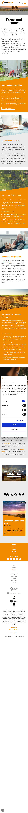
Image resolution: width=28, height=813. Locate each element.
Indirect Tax (7, 443)
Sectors (6, 13)
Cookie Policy (14, 634)
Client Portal (14, 576)
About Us (14, 578)
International (14, 571)
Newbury (14, 547)
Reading (14, 551)
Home (2, 13)
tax (9, 146)
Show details (20, 420)
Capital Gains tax (7, 214)
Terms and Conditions (14, 629)
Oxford (14, 549)
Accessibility (14, 627)
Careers (14, 582)
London (14, 544)
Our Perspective (14, 574)
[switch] (24, 405)
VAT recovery (6, 220)
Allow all (14, 424)
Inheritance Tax (7, 262)
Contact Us (8, 108)
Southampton (14, 554)
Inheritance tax (7, 216)
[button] (2, 810)
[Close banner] (25, 377)
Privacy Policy (14, 632)
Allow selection (14, 429)
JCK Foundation (14, 556)
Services (14, 567)
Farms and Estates (12, 13)
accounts (3, 146)
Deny (14, 433)
